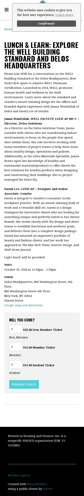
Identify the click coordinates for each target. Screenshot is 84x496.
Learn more (64, 15)
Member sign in (19, 475)
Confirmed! (46, 23)
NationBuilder (37, 484)
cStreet (48, 489)
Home (8, 29)
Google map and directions (23, 305)
